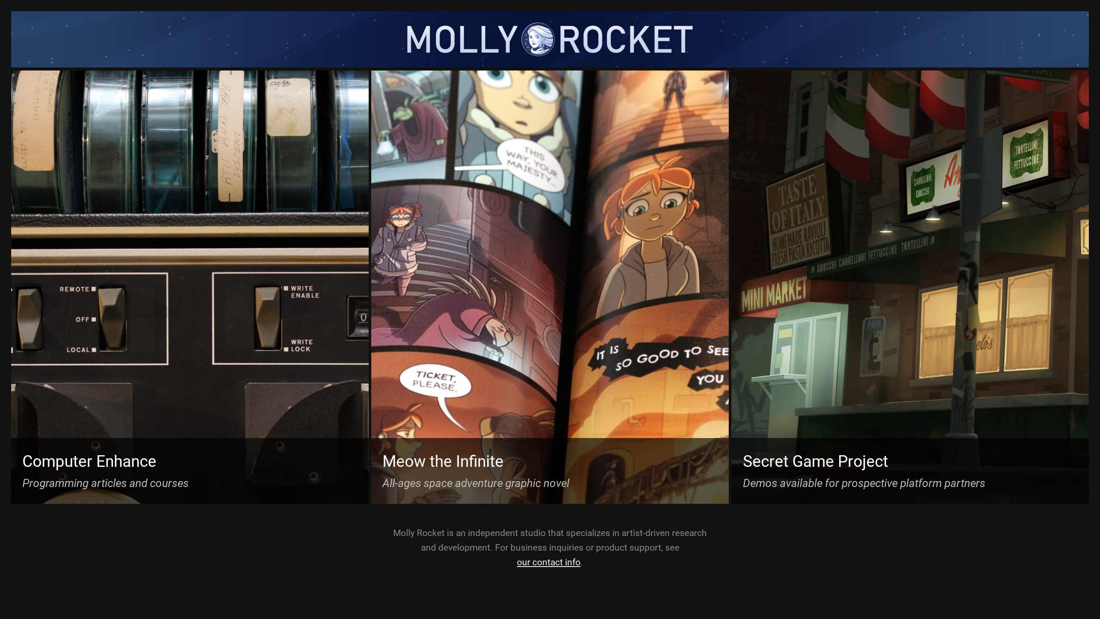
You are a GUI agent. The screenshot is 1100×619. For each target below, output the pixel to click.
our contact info (549, 562)
